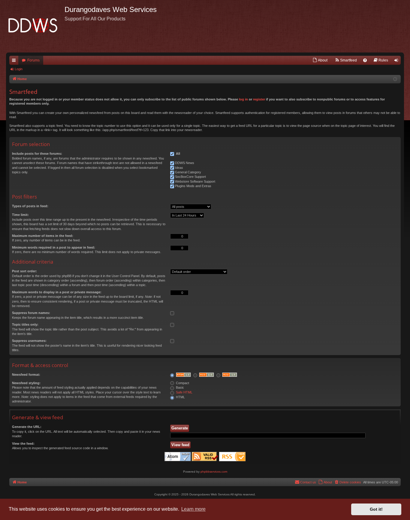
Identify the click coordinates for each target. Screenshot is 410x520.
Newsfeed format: (26, 374)
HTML (180, 397)
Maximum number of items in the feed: (42, 236)
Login (19, 69)
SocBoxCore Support (190, 176)
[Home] (35, 26)
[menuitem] (320, 60)
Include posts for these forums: (37, 153)
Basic (179, 387)
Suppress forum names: (31, 313)
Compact (182, 383)
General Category (188, 172)
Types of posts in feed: (30, 206)
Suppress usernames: (29, 340)
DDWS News (184, 163)
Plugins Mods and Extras (193, 186)
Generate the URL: (26, 427)
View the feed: (23, 443)
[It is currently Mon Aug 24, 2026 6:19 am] (395, 79)
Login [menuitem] (397, 61)
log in (243, 99)
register (259, 99)
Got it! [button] (376, 509)
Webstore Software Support (195, 181)
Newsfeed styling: (26, 383)
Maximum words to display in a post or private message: (56, 292)
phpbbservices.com (213, 471)
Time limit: (20, 215)
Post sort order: (24, 271)
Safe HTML (184, 392)
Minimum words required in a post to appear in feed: (53, 247)
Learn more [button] (193, 509)
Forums (33, 60)
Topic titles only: (25, 324)
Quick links (15, 61)
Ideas (179, 167)
